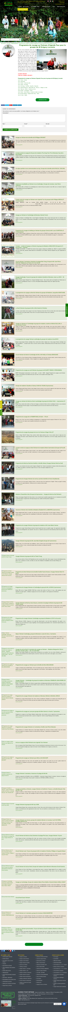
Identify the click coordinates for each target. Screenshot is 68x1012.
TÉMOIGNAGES (14, 43)
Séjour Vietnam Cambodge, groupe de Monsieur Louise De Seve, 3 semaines (36, 634)
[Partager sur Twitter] (4, 951)
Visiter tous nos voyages (34, 944)
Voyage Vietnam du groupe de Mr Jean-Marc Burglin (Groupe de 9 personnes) (36, 540)
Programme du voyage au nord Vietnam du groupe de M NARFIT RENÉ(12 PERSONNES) (39, 370)
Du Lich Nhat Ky (51, 1002)
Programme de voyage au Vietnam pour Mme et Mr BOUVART (32, 758)
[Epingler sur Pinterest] (10, 951)
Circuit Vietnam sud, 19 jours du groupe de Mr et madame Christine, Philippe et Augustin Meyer (41, 851)
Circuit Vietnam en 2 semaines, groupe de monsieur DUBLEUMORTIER (34, 913)
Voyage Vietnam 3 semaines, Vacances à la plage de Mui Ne (31, 773)
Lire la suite (18, 144)
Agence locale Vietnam (22, 1004)
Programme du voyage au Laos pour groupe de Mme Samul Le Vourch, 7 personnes (38, 711)
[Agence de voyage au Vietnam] (50, 1)
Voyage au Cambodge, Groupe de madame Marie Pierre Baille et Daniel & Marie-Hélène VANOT (41, 882)
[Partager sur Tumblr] (15, 951)
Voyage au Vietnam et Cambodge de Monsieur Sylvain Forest (32, 215)
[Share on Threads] (6, 951)
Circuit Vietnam (21, 1002)
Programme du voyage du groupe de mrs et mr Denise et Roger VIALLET (35, 432)
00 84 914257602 (31, 995)
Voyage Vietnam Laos (38, 1002)
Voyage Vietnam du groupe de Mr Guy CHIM (27, 804)
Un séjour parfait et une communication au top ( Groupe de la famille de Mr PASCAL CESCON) (40, 168)
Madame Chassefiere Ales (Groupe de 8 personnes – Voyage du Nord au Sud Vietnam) (38, 494)
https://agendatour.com (25, 999)
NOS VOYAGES (26, 6)
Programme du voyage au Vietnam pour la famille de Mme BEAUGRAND (35, 665)
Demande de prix (42, 99)
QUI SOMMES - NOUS (35, 6)
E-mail (25, 123)
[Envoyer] (20, 39)
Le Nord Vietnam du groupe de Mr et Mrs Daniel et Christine (31, 308)
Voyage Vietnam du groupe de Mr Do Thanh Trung (29, 556)
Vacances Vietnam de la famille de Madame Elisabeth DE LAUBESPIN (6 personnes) (38, 509)
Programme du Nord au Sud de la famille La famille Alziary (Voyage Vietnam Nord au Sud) (39, 463)
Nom (4, 123)
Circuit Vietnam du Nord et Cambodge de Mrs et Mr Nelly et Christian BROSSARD (37, 354)
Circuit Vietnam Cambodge (29, 1002)
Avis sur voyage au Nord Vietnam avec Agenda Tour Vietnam (32, 742)
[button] (64, 1004)
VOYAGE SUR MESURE (22, 9)
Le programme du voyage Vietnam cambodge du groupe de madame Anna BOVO (37, 339)
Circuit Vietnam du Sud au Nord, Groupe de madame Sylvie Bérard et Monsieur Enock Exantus (40, 866)
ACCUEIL (20, 6)
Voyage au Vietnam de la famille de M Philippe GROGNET (31, 137)
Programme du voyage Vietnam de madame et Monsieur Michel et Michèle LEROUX (38, 696)
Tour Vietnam (45, 1002)
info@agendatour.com (60, 4)
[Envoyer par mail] (8, 951)
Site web (47, 123)
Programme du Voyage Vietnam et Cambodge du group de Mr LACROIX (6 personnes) (38, 587)
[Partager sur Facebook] (2, 951)
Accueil (8, 43)
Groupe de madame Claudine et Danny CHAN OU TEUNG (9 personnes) (34, 385)
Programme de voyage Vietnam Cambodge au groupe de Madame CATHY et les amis (38, 618)
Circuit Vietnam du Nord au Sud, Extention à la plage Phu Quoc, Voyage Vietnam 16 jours (39, 835)
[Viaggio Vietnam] (52, 1)
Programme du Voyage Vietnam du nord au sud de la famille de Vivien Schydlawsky (37, 478)
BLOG (54, 6)
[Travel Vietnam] (48, 1)
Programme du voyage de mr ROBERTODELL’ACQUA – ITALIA (32, 416)
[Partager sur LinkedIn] (12, 951)
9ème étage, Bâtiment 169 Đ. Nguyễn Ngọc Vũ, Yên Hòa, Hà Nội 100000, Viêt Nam (42, 998)
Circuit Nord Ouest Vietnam (23, 897)
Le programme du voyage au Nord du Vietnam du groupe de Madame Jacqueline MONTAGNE (40, 292)
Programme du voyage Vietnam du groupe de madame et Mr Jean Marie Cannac (37, 525)
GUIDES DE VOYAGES (46, 6)
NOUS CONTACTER (61, 6)
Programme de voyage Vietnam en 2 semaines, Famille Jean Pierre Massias (36, 727)
